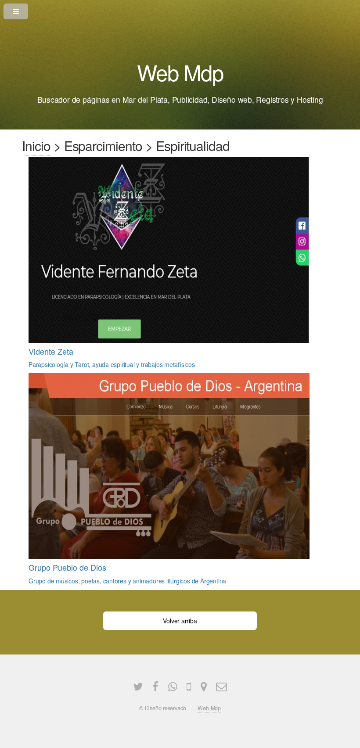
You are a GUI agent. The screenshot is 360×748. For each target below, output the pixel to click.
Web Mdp (209, 708)
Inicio (36, 145)
